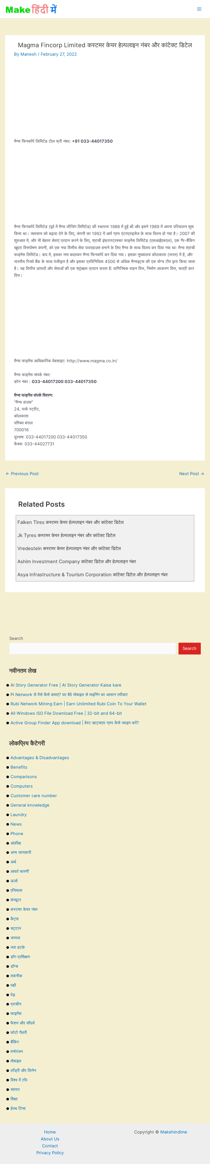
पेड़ (12, 994)
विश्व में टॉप (18, 1079)
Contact (50, 1145)
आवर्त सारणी (19, 871)
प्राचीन (15, 1003)
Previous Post (22, 473)
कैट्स (14, 918)
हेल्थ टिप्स (18, 1108)
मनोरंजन (16, 1051)
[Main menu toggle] (199, 9)
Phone (16, 833)
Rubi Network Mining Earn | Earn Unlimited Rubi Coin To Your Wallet (78, 703)
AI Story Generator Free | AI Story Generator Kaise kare (65, 685)
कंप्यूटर (15, 899)
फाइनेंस (16, 1013)
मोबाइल (15, 1060)
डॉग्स (14, 966)
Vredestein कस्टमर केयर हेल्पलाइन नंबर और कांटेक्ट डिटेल (69, 548)
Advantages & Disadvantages (39, 757)
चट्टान (15, 928)
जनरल (15, 937)
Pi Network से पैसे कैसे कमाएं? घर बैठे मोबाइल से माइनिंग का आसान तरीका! (69, 694)
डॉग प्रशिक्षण (20, 956)
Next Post (191, 473)
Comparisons (23, 776)
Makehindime (173, 1131)
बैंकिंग (14, 1041)
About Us (50, 1138)
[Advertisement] (105, 102)
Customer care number (33, 795)
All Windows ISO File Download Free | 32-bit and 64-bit (66, 713)
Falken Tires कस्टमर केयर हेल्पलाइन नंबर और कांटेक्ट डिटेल (70, 522)
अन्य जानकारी (20, 852)
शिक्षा (14, 1098)
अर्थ (13, 861)
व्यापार (15, 1089)
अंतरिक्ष (15, 843)
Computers (21, 786)
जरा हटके (17, 947)
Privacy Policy (50, 1152)
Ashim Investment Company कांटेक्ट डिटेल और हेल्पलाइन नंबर (76, 561)
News (16, 824)
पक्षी (13, 985)
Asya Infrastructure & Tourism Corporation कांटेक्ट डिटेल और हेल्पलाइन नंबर (92, 574)
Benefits (18, 767)
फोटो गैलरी (18, 1032)
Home (50, 1131)
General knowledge (29, 805)
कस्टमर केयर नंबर (24, 909)
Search (16, 638)
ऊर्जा (14, 880)
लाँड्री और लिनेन (23, 1070)
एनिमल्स (16, 890)
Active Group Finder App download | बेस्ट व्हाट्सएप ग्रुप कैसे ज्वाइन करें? (74, 722)
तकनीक (16, 975)
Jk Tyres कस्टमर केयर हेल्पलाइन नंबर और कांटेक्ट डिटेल (66, 535)
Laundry (18, 814)
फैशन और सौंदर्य (22, 1022)
